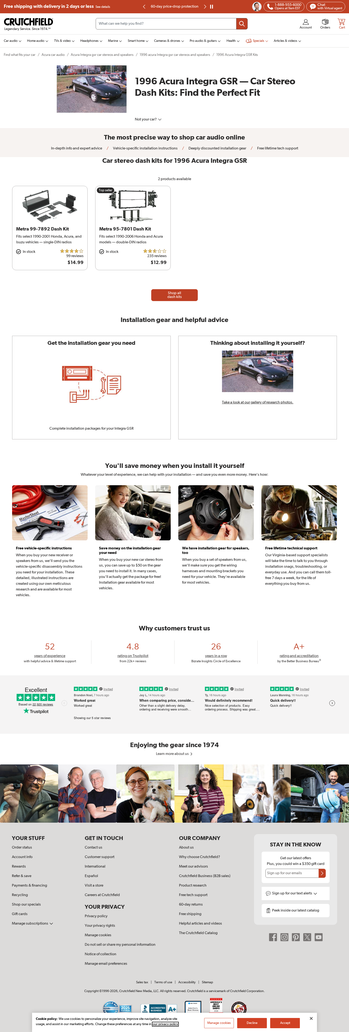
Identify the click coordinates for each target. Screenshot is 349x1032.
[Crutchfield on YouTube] (318, 937)
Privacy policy (96, 916)
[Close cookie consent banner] (311, 1018)
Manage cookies (98, 935)
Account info (22, 857)
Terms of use (163, 982)
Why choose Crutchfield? (199, 857)
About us (186, 848)
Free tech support (193, 895)
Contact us (93, 848)
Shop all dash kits (174, 295)
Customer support (99, 857)
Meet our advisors (193, 867)
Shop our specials (26, 905)
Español (91, 876)
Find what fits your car (19, 55)
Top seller (105, 190)
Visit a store (94, 886)
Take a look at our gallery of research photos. (257, 402)
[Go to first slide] (204, 6)
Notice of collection (100, 954)
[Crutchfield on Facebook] (273, 937)
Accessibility (187, 982)
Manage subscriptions (30, 924)
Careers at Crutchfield (102, 895)
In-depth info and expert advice (76, 148)
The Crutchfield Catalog (198, 933)
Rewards (19, 867)
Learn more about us (172, 754)
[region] (174, 793)
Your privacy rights (100, 926)
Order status (22, 848)
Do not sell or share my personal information (120, 945)
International (95, 867)
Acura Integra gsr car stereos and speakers (102, 55)
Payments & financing (29, 886)
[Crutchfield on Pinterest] (296, 937)
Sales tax (142, 982)
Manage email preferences (106, 964)
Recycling (20, 895)
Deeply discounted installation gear (217, 148)
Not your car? (146, 119)
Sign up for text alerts (292, 893)
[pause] (211, 6)
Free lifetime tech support (277, 148)
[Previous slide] (144, 6)
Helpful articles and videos (200, 924)
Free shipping (57, 6)
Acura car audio (53, 55)
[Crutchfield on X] (307, 937)
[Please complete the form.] (322, 873)
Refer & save (21, 876)
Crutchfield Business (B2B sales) (205, 876)
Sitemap (207, 982)
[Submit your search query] (242, 23)
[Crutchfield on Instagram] (284, 937)
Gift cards (20, 914)
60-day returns (174, 7)
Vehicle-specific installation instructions (145, 148)
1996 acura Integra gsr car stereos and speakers (175, 55)
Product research (193, 886)
